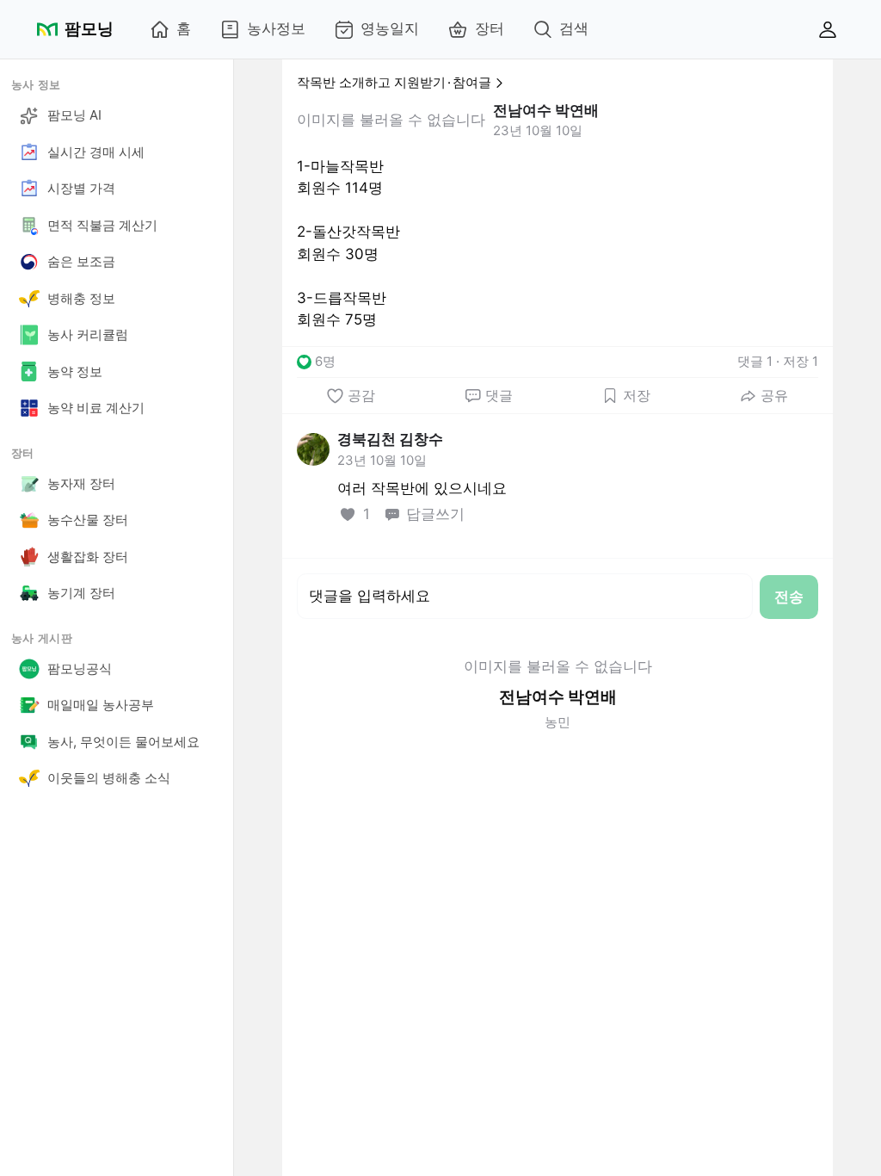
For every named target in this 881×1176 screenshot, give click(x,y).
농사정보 (276, 28)
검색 (573, 28)
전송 (789, 596)
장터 (489, 28)
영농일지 (389, 28)
